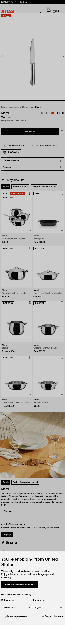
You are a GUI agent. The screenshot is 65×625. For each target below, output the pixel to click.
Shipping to (7, 600)
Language (38, 600)
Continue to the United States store (19, 585)
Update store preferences (15, 616)
